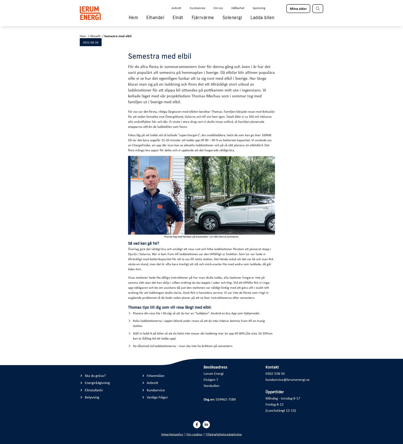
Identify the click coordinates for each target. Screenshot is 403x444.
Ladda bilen (262, 17)
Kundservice (197, 8)
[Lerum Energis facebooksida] (196, 424)
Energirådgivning (97, 382)
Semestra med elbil (118, 36)
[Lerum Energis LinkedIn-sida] (206, 424)
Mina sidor (298, 8)
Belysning (92, 397)
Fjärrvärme (203, 17)
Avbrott (176, 8)
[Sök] (317, 8)
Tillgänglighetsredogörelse (223, 434)
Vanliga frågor (157, 397)
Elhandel (155, 17)
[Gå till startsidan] (90, 13)
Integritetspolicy (172, 434)
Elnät (178, 17)
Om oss (218, 8)
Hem (133, 17)
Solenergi (232, 17)
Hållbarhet (237, 8)
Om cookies (194, 434)
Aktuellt (95, 36)
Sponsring (259, 8)
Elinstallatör (94, 390)
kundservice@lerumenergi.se (288, 379)
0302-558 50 (275, 373)
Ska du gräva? (95, 375)
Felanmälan (155, 375)
